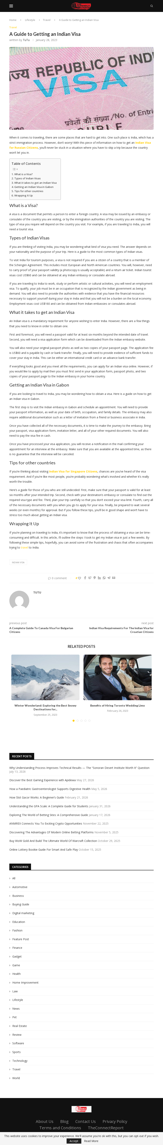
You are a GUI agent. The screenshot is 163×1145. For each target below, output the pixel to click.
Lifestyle (30, 20)
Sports (16, 1052)
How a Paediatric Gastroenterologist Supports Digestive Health (49, 789)
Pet (14, 1017)
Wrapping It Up (23, 195)
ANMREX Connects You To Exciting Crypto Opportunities (45, 823)
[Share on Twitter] (89, 578)
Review (16, 1035)
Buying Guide (20, 904)
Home (12, 20)
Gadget (17, 956)
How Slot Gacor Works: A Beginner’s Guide (36, 797)
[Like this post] (79, 578)
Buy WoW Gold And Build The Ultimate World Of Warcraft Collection (53, 841)
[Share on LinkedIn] (99, 578)
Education (18, 922)
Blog (64, 1121)
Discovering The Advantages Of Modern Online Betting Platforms (51, 832)
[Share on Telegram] (109, 578)
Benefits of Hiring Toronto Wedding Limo (117, 705)
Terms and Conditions (60, 1127)
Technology (19, 1061)
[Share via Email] (113, 578)
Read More (91, 1141)
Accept (74, 1141)
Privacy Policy (115, 1121)
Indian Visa (18, 562)
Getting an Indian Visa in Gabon (33, 187)
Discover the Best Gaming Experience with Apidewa (42, 780)
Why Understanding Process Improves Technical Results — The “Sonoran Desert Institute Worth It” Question (79, 768)
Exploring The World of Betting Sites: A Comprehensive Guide (48, 815)
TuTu (26, 40)
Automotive (19, 887)
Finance (17, 948)
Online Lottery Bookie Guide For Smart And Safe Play (43, 849)
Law (15, 991)
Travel (46, 20)
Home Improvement (25, 982)
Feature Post (20, 939)
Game (16, 965)
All (13, 878)
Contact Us (85, 1121)
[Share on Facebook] (85, 578)
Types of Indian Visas (27, 178)
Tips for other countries (28, 191)
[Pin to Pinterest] (94, 578)
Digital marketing (23, 913)
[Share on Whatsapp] (104, 578)
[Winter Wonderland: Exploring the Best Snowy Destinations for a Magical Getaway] (45, 677)
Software (18, 1043)
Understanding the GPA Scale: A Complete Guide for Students (48, 806)
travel (24, 547)
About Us (44, 1121)
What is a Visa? (23, 174)
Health (16, 974)
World (16, 1078)
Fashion (17, 930)
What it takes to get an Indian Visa (35, 182)
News (16, 1008)
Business (18, 896)
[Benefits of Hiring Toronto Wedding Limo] (117, 677)
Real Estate (19, 1026)
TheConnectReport (106, 1127)
